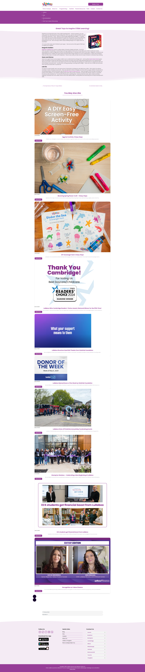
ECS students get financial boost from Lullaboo (72, 532)
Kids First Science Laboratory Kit (72, 71)
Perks (88, 9)
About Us (54, 9)
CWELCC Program (67, 640)
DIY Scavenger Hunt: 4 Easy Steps (72, 255)
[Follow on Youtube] (49, 632)
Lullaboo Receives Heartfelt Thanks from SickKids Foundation (72, 350)
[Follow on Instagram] (40, 632)
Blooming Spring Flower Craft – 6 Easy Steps (72, 196)
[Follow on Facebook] (46, 632)
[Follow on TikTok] (43, 632)
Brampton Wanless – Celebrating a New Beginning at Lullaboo (72, 475)
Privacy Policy (72, 669)
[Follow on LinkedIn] (52, 632)
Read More (38, 140)
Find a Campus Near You (68, 642)
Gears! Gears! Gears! (94, 59)
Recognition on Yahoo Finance (72, 587)
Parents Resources (80, 9)
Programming (63, 9)
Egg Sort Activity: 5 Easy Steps (72, 137)
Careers (93, 9)
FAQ (63, 634)
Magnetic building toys (47, 49)
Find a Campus (47, 9)
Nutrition (71, 9)
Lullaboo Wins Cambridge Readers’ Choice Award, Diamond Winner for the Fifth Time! (72, 308)
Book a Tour (95, 4)
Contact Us (99, 9)
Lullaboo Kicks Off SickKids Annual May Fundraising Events (72, 429)
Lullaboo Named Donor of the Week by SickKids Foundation (72, 383)
